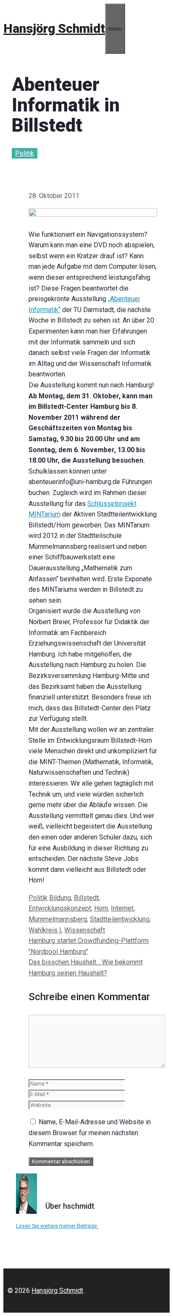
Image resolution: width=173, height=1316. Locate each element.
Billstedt (86, 898)
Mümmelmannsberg (58, 919)
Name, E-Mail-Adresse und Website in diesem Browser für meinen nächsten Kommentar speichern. (90, 1132)
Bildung (60, 898)
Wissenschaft (84, 930)
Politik (24, 153)
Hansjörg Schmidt (54, 28)
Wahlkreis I (45, 930)
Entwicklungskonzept (60, 908)
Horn (101, 908)
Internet (122, 908)
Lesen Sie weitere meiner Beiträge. (57, 1226)
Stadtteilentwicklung (119, 919)
